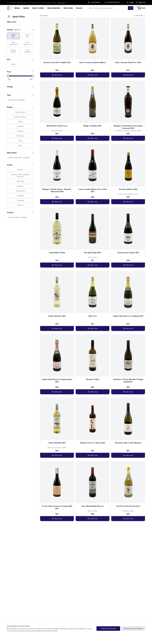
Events (79, 8)
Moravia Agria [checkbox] (20, 191)
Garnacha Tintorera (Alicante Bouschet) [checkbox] (20, 175)
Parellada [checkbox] (20, 195)
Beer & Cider (38, 8)
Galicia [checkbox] (20, 121)
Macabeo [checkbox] (20, 186)
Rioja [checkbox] (20, 140)
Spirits (26, 8)
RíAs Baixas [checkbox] (20, 136)
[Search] (130, 8)
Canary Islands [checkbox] (20, 112)
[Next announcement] (67, 2)
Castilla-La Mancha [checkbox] (20, 117)
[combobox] (107, 8)
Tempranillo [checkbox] (20, 200)
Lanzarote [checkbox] (20, 126)
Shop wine (61, 2)
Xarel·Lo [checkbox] (20, 205)
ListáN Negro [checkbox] (20, 181)
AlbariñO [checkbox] (20, 170)
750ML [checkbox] (13, 64)
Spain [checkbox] (20, 145)
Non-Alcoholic (53, 8)
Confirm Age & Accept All (108, 628)
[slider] (8, 76)
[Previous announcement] (8, 2)
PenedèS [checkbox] (20, 131)
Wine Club (68, 8)
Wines (17, 8)
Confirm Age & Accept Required (133, 628)
